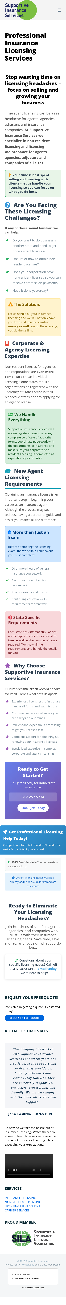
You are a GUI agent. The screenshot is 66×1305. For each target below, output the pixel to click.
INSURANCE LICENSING (20, 1198)
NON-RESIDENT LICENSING (23, 1202)
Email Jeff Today (33, 808)
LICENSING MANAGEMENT (22, 1206)
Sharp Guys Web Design (48, 1264)
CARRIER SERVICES (17, 1210)
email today (47, 968)
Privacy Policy (12, 1264)
